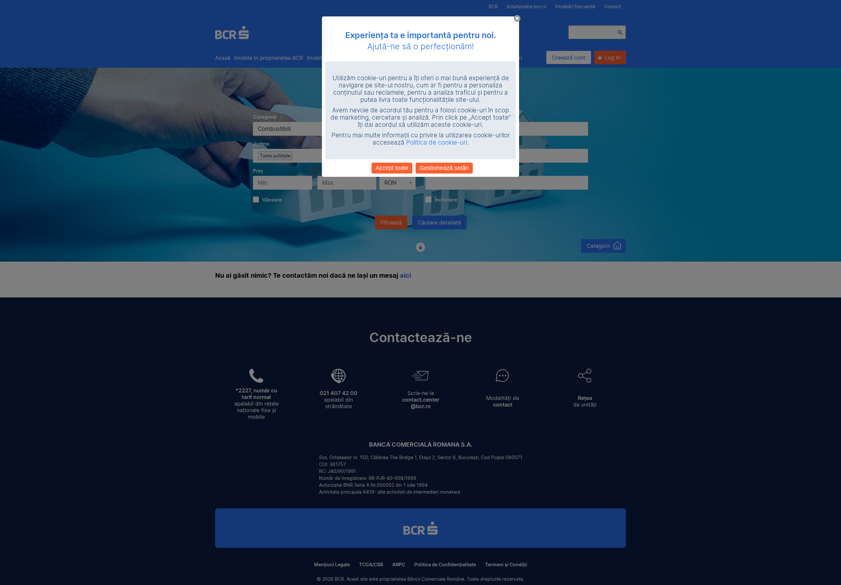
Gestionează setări (444, 168)
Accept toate (391, 168)
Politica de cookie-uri (436, 142)
